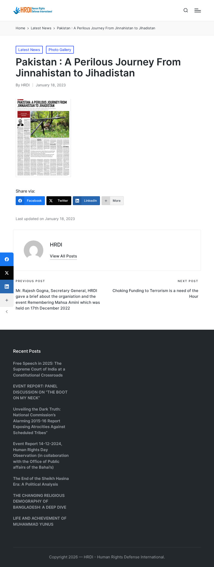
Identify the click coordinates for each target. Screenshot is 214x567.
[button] (63, 256)
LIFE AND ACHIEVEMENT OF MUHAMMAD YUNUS (40, 521)
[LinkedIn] (7, 286)
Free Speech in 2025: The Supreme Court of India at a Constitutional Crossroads (39, 369)
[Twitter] (7, 273)
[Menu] (197, 10)
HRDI (56, 245)
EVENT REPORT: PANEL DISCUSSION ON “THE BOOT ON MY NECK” (40, 392)
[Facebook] (7, 259)
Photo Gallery (60, 49)
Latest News (29, 49)
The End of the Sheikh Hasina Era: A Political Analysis (41, 481)
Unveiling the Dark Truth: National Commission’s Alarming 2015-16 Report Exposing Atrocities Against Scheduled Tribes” (39, 421)
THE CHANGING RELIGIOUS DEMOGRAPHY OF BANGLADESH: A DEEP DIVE (39, 501)
